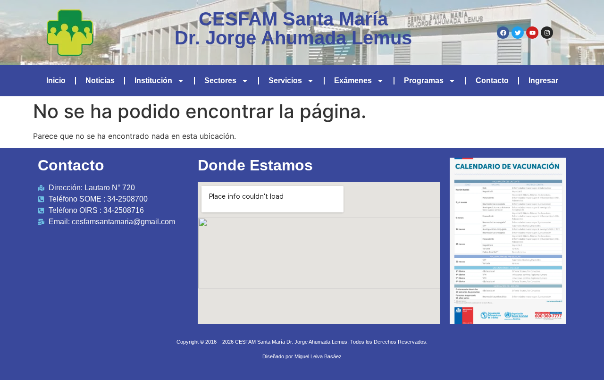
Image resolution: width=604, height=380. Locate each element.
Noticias (100, 80)
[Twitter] (518, 32)
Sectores (220, 80)
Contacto (492, 80)
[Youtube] (532, 32)
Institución (153, 80)
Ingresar (543, 80)
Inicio (56, 80)
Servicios (285, 80)
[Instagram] (547, 32)
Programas (424, 80)
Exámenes (353, 80)
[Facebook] (503, 32)
